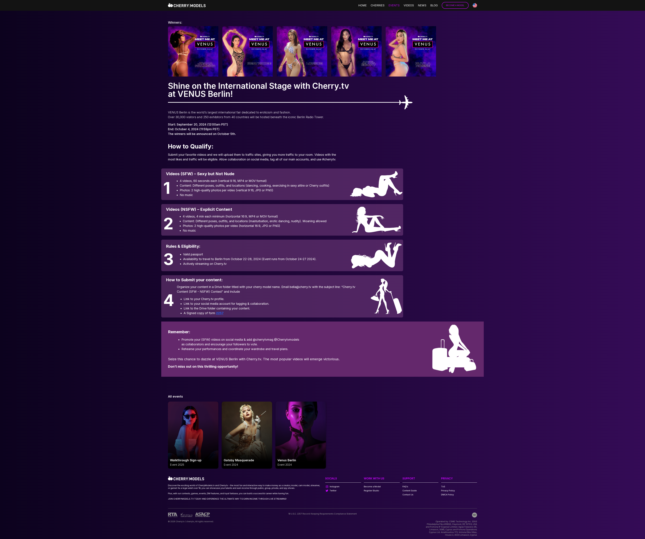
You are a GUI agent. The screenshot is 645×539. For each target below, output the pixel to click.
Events (394, 5)
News (422, 5)
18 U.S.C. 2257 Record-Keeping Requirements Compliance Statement (322, 513)
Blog (434, 5)
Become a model (455, 5)
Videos (409, 5)
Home (362, 5)
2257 (220, 313)
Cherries (377, 5)
